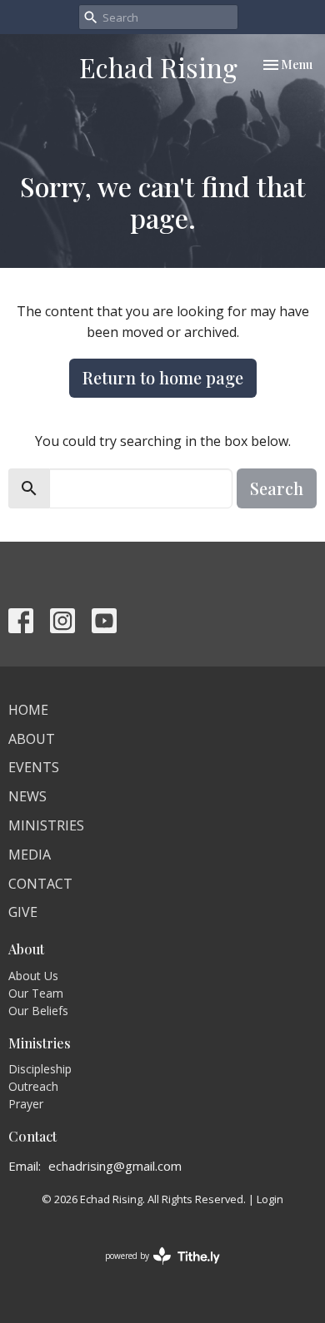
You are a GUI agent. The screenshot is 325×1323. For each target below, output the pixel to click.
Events (33, 767)
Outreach (33, 1086)
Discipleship (40, 1069)
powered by (153, 1270)
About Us (33, 976)
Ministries (46, 825)
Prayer (25, 1104)
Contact (40, 884)
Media (29, 854)
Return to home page (162, 377)
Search (276, 488)
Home (28, 710)
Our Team (35, 993)
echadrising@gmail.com (115, 1165)
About (31, 739)
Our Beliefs (38, 1010)
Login (270, 1199)
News (27, 796)
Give (23, 912)
